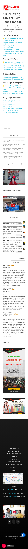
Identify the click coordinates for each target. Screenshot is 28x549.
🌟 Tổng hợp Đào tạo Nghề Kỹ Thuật (13, 86)
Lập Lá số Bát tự (7, 106)
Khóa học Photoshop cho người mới (12, 68)
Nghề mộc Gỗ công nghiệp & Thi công (13, 91)
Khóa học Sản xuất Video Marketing (12, 69)
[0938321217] (4, 546)
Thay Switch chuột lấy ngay (10, 112)
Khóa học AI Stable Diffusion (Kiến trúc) (14, 64)
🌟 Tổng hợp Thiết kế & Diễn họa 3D (13, 38)
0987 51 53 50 (13, 496)
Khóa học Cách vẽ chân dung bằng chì (13, 79)
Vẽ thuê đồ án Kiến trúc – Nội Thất (12, 108)
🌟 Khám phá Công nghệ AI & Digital (13, 62)
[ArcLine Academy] (13, 8)
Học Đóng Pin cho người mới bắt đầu (13, 93)
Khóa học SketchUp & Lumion (11, 49)
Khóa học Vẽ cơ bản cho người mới (12, 77)
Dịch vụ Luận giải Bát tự (9, 105)
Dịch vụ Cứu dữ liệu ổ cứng (10, 110)
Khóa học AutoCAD (8, 48)
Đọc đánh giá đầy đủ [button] (8, 288)
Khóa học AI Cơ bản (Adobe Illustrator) (13, 66)
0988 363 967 (10, 490)
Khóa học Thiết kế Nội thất (10, 40)
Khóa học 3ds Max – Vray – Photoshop (13, 51)
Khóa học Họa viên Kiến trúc (10, 46)
